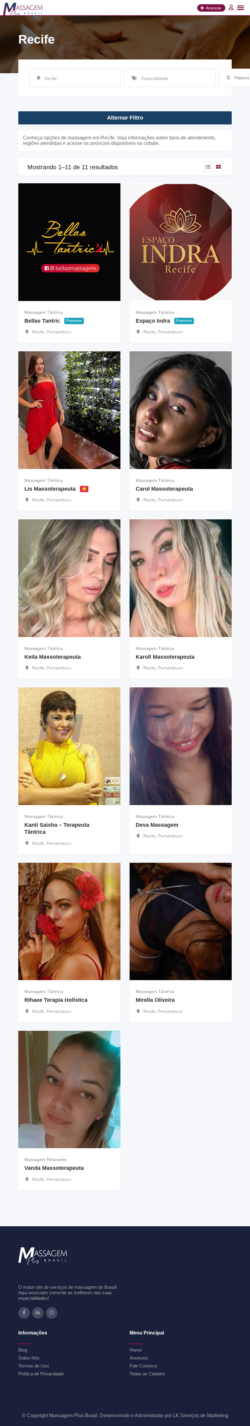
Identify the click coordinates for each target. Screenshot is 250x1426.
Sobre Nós (29, 1357)
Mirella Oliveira (155, 1000)
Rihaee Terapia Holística (56, 1000)
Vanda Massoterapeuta (54, 1168)
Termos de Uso (33, 1365)
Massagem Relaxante (45, 1159)
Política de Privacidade (41, 1373)
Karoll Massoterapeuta (165, 657)
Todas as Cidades (147, 1373)
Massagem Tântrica (43, 312)
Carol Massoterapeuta (164, 489)
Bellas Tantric (42, 321)
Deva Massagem (157, 825)
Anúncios (139, 1357)
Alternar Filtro (125, 118)
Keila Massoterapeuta (52, 657)
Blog (22, 1350)
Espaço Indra (153, 321)
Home (136, 1350)
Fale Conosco (143, 1365)
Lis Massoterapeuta (50, 489)
